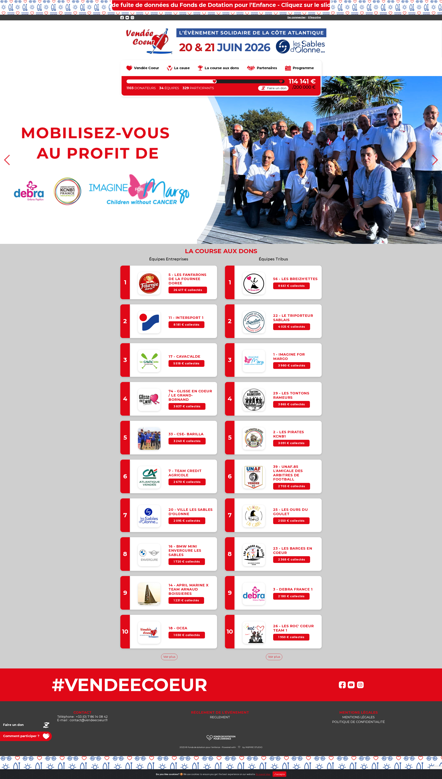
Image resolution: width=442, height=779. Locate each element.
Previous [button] (7, 160)
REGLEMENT (220, 717)
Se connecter (296, 17)
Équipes (169, 88)
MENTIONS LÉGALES (358, 717)
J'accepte (279, 774)
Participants (198, 88)
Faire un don (276, 88)
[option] (221, 160)
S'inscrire (314, 17)
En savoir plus (263, 774)
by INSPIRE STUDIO (252, 747)
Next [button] (434, 160)
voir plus (169, 656)
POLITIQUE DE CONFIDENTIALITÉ (358, 722)
